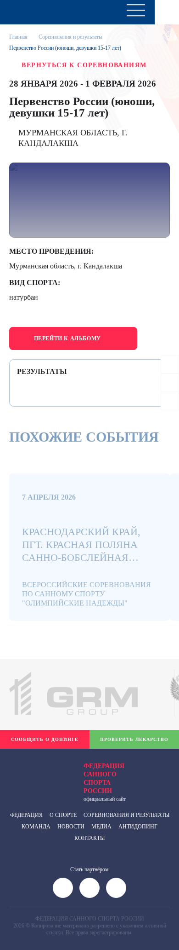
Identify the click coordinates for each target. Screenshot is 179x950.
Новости (70, 826)
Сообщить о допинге (44, 739)
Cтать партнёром (89, 869)
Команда (36, 826)
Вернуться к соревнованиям (84, 65)
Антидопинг (137, 826)
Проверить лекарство (134, 739)
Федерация (26, 815)
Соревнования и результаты (126, 815)
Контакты (89, 838)
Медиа (101, 826)
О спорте (63, 815)
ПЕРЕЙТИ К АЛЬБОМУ (67, 338)
